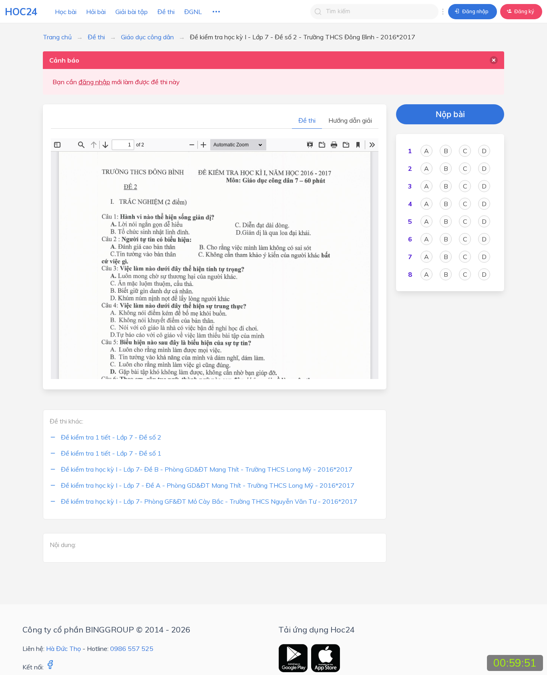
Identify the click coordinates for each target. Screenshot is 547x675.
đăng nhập (94, 82)
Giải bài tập (131, 12)
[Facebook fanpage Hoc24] (50, 667)
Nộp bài (450, 114)
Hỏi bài (96, 12)
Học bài (65, 12)
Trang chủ (57, 37)
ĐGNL (193, 12)
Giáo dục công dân (147, 37)
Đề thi (166, 12)
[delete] (494, 60)
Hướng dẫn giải (350, 120)
